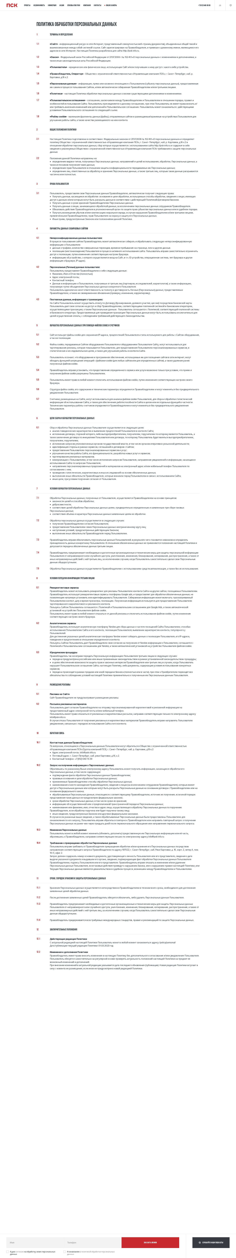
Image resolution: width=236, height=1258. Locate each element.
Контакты (97, 5)
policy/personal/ (168, 942)
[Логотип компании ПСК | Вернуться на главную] (12, 5)
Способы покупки (73, 5)
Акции (61, 5)
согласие (20, 1252)
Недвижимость (39, 5)
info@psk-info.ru (58, 717)
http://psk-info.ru (131, 50)
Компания (87, 5)
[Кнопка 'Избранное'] (230, 5)
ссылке (113, 110)
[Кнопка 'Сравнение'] (220, 5)
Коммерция (52, 5)
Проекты (27, 5)
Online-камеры (111, 5)
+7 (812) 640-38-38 (204, 5)
